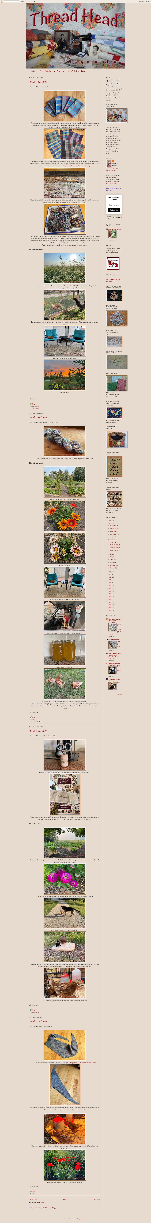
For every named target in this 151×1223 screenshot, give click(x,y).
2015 (110, 596)
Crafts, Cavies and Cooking (114, 680)
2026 (110, 520)
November (113, 529)
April (112, 559)
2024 (110, 571)
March (112, 562)
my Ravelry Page (111, 183)
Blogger (79, 1219)
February (113, 565)
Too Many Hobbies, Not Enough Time (114, 664)
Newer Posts (33, 1199)
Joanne (37, 406)
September (113, 534)
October (112, 531)
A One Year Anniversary (119, 643)
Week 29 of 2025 (38, 417)
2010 (110, 611)
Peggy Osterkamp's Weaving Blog (114, 654)
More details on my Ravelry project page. (78, 166)
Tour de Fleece (38, 722)
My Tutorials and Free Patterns (113, 280)
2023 (110, 574)
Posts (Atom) (41, 1203)
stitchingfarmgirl (113, 639)
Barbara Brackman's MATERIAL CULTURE (114, 620)
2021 (110, 580)
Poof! (118, 682)
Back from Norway (119, 668)
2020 (110, 583)
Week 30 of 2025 (38, 82)
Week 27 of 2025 (38, 1021)
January (112, 568)
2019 (110, 585)
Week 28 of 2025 (38, 731)
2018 (110, 588)
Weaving (36, 408)
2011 (110, 608)
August (112, 537)
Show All (120, 694)
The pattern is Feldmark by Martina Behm (82, 1063)
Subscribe (114, 210)
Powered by (109, 218)
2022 (110, 577)
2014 (110, 599)
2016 (110, 594)
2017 (110, 591)
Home (32, 71)
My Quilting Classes (77, 71)
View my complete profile (112, 169)
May (111, 557)
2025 (110, 523)
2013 (110, 602)
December (113, 526)
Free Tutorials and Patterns (52, 71)
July (111, 540)
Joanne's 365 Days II (114, 229)
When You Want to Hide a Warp (113, 657)
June (111, 554)
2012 (110, 605)
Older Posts (96, 1199)
